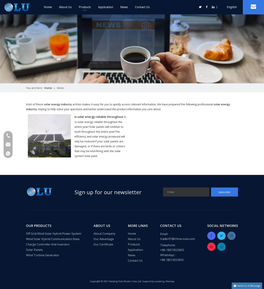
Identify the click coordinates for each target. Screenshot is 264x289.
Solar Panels (34, 250)
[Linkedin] (213, 7)
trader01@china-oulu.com (177, 239)
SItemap (169, 281)
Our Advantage (104, 239)
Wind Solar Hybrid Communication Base (53, 239)
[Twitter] (200, 7)
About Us (65, 7)
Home (48, 7)
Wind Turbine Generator (42, 255)
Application (105, 7)
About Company (104, 234)
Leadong (159, 281)
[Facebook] (207, 7)
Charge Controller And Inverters (48, 244)
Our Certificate (103, 244)
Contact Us (142, 7)
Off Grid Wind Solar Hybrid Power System (53, 234)
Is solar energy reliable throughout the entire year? (111, 117)
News (124, 7)
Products (85, 7)
